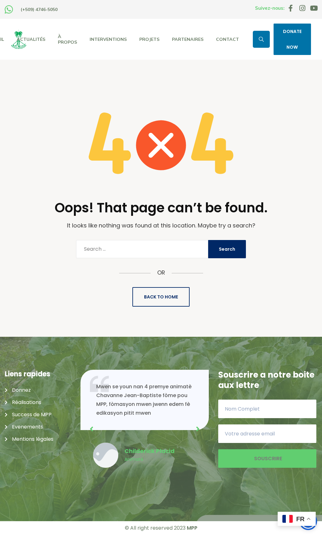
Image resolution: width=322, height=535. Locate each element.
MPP (192, 528)
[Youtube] (313, 8)
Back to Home (161, 297)
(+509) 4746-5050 (39, 9)
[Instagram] (302, 8)
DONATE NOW (292, 39)
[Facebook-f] (290, 8)
